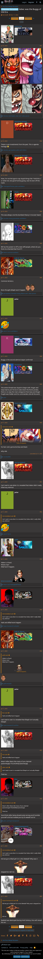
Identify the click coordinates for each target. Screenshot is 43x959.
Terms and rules (14, 947)
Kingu (16, 224)
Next (28, 18)
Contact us (4, 947)
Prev (14, 18)
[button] (2, 2)
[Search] (40, 2)
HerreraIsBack (19, 462)
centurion (18, 26)
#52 (41, 512)
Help (31, 947)
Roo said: (5, 713)
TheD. (16, 192)
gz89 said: (5, 655)
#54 (41, 610)
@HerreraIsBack (6, 581)
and (10, 252)
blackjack (18, 365)
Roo (15, 590)
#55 (41, 651)
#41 (41, 46)
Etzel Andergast (20, 403)
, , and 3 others (14, 150)
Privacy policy (24, 947)
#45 (41, 243)
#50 (41, 423)
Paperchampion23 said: (9, 900)
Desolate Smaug (20, 121)
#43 (41, 175)
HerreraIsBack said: (8, 516)
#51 (41, 482)
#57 (41, 750)
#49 (41, 384)
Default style (6, 945)
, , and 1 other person (16, 116)
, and (14, 186)
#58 (41, 799)
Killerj (16, 337)
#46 (41, 277)
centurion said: (6, 427)
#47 (41, 318)
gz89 (16, 540)
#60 (41, 896)
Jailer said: (5, 767)
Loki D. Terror (19, 258)
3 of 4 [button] (21, 18)
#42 (41, 141)
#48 (41, 356)
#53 (41, 559)
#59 (41, 846)
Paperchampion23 (21, 826)
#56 (41, 709)
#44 (41, 211)
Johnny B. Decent (20, 156)
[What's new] (36, 2)
